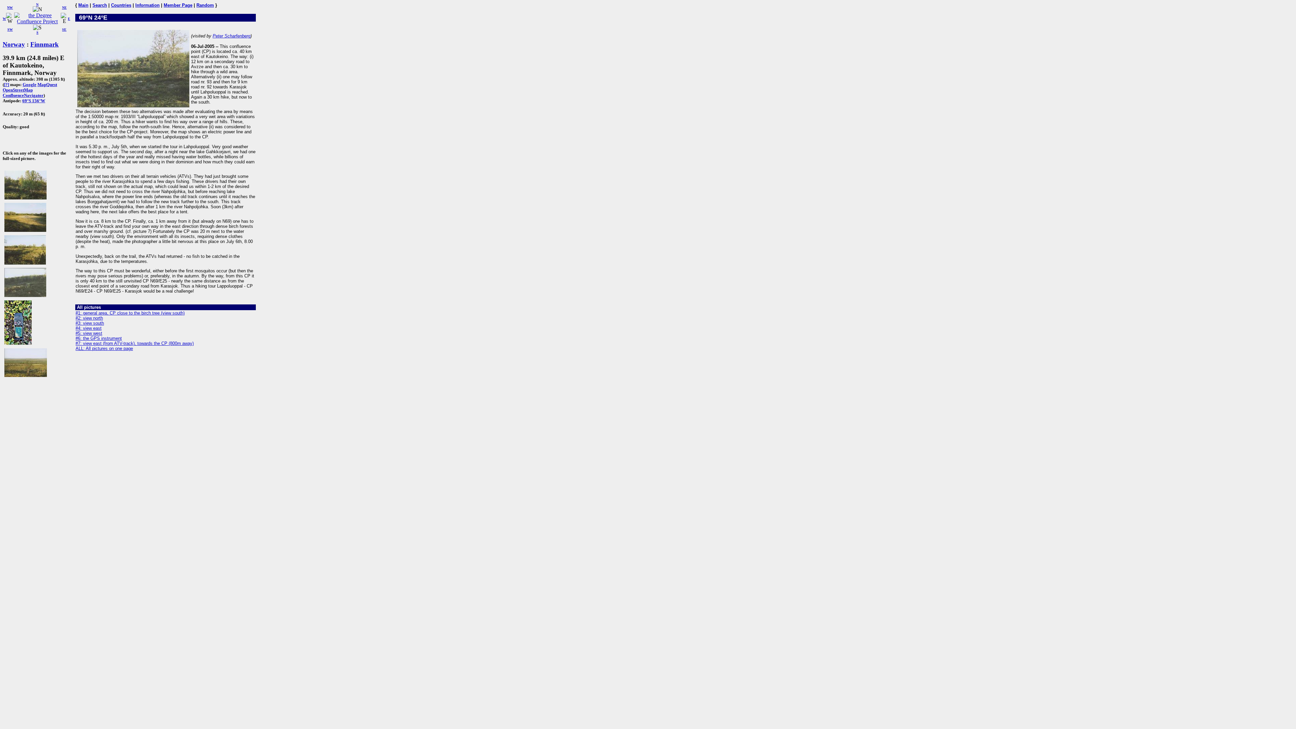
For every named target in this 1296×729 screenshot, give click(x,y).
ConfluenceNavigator (23, 95)
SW (10, 29)
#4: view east (89, 328)
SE (64, 29)
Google (29, 84)
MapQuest (47, 84)
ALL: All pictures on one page (104, 348)
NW (10, 7)
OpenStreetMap (18, 89)
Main (83, 5)
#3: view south (90, 323)
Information (147, 5)
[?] (6, 84)
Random (205, 5)
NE (64, 7)
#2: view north (89, 318)
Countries (121, 5)
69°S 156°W (33, 100)
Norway (14, 44)
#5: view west (89, 333)
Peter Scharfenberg (231, 35)
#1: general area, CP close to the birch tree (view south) (130, 313)
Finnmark (44, 44)
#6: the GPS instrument (99, 338)
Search (99, 5)
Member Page (178, 5)
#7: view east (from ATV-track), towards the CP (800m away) (135, 343)
